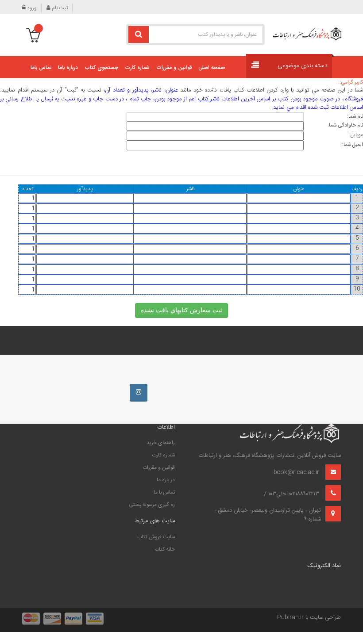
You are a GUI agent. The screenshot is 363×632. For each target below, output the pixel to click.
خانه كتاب (164, 549)
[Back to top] (11, 616)
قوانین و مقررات (159, 467)
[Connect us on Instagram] (138, 393)
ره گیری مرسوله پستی (152, 504)
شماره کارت (163, 455)
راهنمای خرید (161, 442)
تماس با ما (164, 492)
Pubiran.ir (290, 617)
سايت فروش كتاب (156, 536)
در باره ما (166, 479)
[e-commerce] (307, 34)
